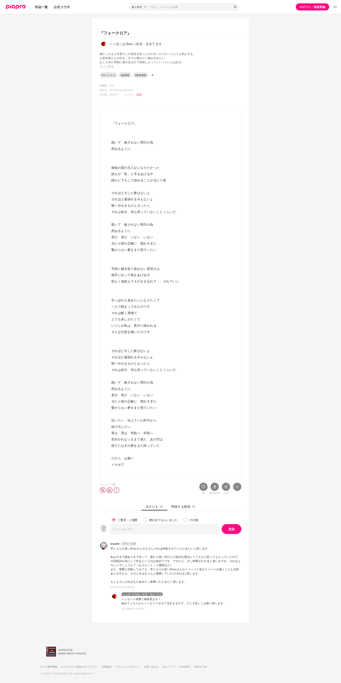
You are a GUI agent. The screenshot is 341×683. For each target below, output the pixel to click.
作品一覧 (41, 7)
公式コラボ (62, 7)
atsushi (115, 543)
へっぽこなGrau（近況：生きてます (142, 594)
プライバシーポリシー (127, 666)
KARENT (185, 666)
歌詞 (139, 94)
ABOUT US (200, 666)
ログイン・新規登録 (312, 7)
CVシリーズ (169, 666)
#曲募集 (125, 75)
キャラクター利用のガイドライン (79, 666)
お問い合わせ (151, 666)
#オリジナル (108, 75)
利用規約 (106, 666)
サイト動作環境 (48, 666)
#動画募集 (140, 75)
